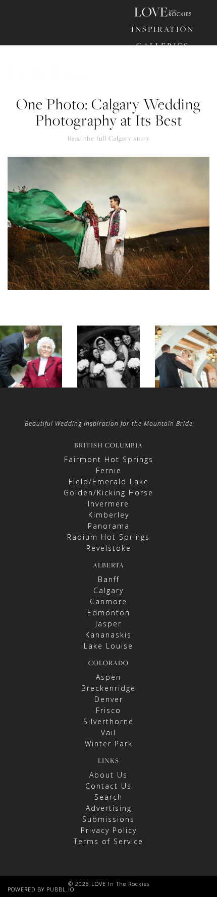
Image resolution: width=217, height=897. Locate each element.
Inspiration (162, 29)
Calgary (108, 590)
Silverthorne (108, 721)
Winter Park (109, 743)
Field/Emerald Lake (109, 481)
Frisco (108, 710)
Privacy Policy (109, 830)
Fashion (163, 62)
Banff (109, 579)
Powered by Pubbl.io (41, 889)
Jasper (108, 623)
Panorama (109, 526)
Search (108, 797)
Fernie (109, 470)
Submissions (108, 819)
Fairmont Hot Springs (108, 459)
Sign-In (146, 136)
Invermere (108, 503)
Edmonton (108, 612)
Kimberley (108, 515)
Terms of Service (108, 841)
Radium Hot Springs (108, 537)
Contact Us (108, 786)
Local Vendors (163, 95)
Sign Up (179, 136)
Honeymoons (163, 79)
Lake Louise (108, 646)
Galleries (162, 45)
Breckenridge (108, 688)
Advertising (109, 808)
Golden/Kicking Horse (108, 492)
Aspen (108, 677)
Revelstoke (108, 548)
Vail (108, 732)
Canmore (108, 601)
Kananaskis (108, 634)
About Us (108, 775)
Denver (108, 699)
